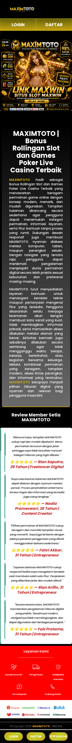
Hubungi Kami (53, 694)
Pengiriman (36, 674)
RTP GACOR (58, 736)
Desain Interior (14, 674)
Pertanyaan (19, 694)
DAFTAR (54, 25)
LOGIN (18, 25)
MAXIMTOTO (41, 726)
